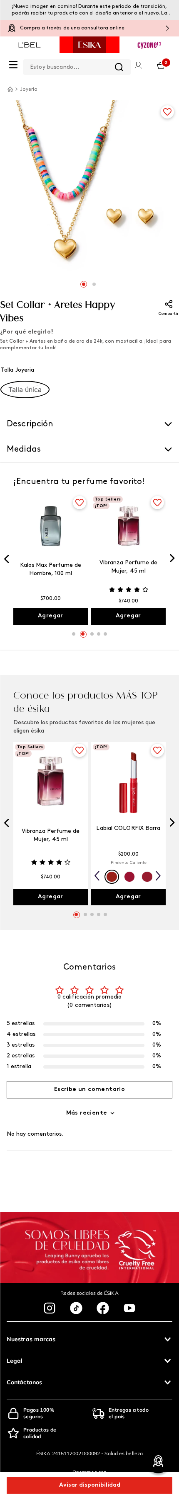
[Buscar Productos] (119, 67)
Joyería (29, 89)
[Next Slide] (172, 559)
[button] (25, 389)
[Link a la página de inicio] (10, 89)
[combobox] (77, 65)
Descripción (30, 424)
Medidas (24, 449)
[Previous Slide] (6, 559)
